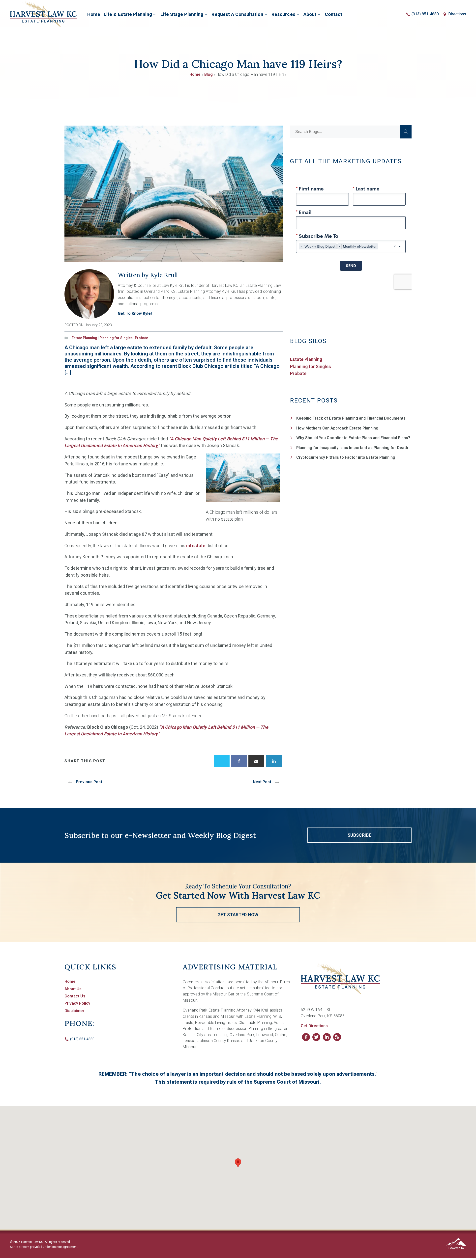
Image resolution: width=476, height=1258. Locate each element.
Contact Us (74, 996)
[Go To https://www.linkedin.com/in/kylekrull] (327, 1037)
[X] (222, 761)
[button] (359, 835)
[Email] (256, 761)
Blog (208, 74)
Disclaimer (74, 1010)
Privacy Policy (77, 1003)
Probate (141, 338)
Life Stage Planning (181, 14)
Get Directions (314, 1025)
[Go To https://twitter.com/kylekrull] (316, 1037)
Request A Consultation (237, 14)
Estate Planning (84, 338)
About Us (73, 989)
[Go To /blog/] (337, 1037)
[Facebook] (239, 761)
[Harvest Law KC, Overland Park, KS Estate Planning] (43, 14)
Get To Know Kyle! (135, 313)
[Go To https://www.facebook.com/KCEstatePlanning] (306, 1037)
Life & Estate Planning (128, 14)
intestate (195, 545)
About (309, 14)
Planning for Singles (116, 338)
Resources (283, 14)
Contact (333, 14)
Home (93, 14)
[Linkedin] (274, 761)
